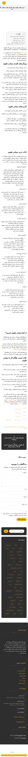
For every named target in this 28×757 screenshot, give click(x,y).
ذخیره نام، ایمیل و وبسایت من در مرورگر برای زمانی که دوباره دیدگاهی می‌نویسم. (15, 514)
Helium (16, 545)
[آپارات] (25, 657)
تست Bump (20, 554)
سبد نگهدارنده (11, 574)
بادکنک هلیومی (19, 551)
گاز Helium (9, 420)
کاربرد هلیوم (12, 600)
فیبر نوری (10, 581)
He (21, 545)
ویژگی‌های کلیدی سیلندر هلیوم (17, 36)
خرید (14, 561)
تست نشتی (11, 554)
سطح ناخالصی (19, 577)
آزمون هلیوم (8, 545)
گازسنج (14, 613)
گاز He (21, 613)
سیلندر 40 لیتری (10, 577)
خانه (24, 668)
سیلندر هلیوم (23, 52)
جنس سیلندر (12, 558)
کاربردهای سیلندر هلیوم (18, 38)
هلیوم (17, 54)
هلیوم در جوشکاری (18, 594)
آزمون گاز (20, 548)
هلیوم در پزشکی (19, 597)
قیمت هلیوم (22, 675)
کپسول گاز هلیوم (10, 610)
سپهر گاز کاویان (17, 349)
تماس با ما (22, 680)
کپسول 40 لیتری (12, 607)
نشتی (21, 587)
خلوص (21, 571)
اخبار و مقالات (18, 416)
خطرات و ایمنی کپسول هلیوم (16, 568)
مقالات (23, 678)
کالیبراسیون (20, 603)
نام (25, 489)
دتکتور (15, 571)
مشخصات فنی (21, 670)
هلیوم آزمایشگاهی (18, 590)
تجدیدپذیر (11, 551)
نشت (10, 584)
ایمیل (25, 496)
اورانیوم (7, 548)
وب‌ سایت (24, 504)
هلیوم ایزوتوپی (8, 590)
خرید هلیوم (10, 564)
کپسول (21, 607)
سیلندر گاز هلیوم (19, 581)
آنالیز (14, 548)
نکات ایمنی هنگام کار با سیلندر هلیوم (15, 43)
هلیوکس (20, 600)
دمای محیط (20, 574)
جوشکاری (20, 561)
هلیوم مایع (10, 597)
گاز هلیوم (7, 613)
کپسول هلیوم (19, 610)
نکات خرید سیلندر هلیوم (18, 40)
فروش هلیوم (22, 673)
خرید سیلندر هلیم (17, 420)
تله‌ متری (20, 558)
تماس (19, 403)
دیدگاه (25, 472)
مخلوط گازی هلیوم (18, 584)
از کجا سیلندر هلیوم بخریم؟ (18, 42)
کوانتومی (12, 603)
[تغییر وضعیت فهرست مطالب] (23, 34)
